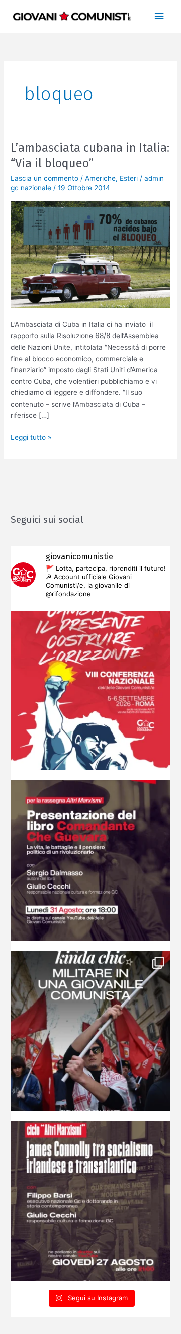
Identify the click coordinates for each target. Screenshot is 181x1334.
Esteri (129, 178)
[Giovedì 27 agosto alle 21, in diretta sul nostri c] (90, 1201)
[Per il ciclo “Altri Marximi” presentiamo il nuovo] (90, 860)
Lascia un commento (44, 178)
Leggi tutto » (31, 436)
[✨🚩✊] (90, 1031)
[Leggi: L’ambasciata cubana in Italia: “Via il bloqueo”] (90, 254)
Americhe (100, 178)
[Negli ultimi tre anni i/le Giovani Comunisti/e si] (90, 691)
